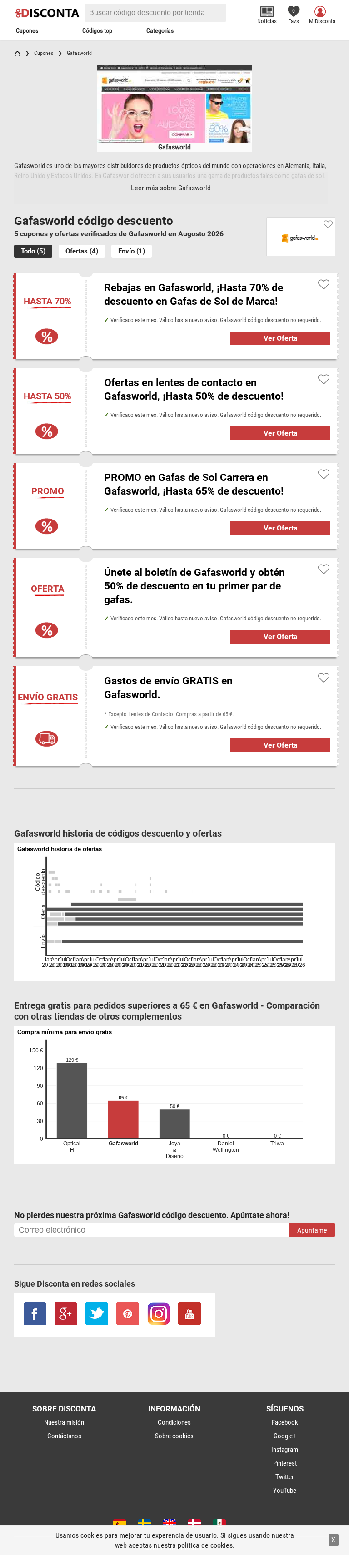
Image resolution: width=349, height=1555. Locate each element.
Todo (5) (33, 251)
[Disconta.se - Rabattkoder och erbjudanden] (143, 1525)
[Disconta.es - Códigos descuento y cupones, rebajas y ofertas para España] (118, 1525)
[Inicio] (17, 53)
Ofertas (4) (81, 251)
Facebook (285, 1422)
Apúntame (312, 1230)
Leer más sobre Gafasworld (171, 187)
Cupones (27, 30)
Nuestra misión (64, 1422)
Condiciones (174, 1422)
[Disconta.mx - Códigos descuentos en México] (218, 1525)
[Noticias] (266, 11)
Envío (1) (131, 251)
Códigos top (97, 30)
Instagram (284, 1450)
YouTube (284, 1490)
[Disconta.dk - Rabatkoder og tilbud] (193, 1525)
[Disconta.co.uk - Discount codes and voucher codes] (168, 1525)
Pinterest (285, 1463)
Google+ (285, 1436)
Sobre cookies (174, 1436)
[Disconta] (48, 13)
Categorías (160, 30)
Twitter (284, 1477)
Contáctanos (64, 1436)
